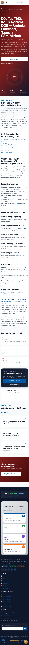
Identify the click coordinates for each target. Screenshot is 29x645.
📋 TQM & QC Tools (5, 583)
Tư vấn (6, 9)
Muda (17, 189)
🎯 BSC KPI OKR (4, 585)
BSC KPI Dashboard (6, 301)
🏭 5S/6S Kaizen (5, 578)
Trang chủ (2, 9)
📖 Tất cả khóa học (5, 594)
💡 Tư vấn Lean (4, 588)
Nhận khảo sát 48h (14, 380)
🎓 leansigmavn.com (15, 640)
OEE (26, 267)
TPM (21, 295)
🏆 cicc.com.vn (7, 640)
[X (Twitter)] (5, 569)
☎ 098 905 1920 (14, 384)
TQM (24, 295)
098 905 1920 (6, 615)
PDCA (17, 299)
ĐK (25, 628)
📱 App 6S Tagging (5, 599)
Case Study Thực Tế (7, 148)
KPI (11, 228)
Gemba (19, 255)
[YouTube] (12, 569)
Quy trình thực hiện (6, 146)
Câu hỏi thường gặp (6, 152)
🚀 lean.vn (23, 640)
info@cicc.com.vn (7, 618)
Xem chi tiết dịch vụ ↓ (7, 63)
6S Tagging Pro (5, 293)
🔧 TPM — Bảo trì (5, 581)
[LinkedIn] (15, 569)
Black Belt (6, 230)
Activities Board (5, 299)
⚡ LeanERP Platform (6, 596)
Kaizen (18, 203)
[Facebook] (2, 569)
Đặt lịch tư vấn (14, 59)
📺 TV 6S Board (4, 603)
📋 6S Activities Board (6, 606)
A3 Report (23, 299)
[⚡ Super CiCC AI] (26, 642)
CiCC (6, 636)
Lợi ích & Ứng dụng (6, 144)
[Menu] (26, 2)
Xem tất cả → (4, 412)
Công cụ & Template (7, 150)
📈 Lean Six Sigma (5, 576)
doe (12, 117)
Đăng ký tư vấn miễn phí (11, 474)
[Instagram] (8, 569)
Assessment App (6, 295)
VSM (21, 219)
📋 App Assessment (6, 601)
